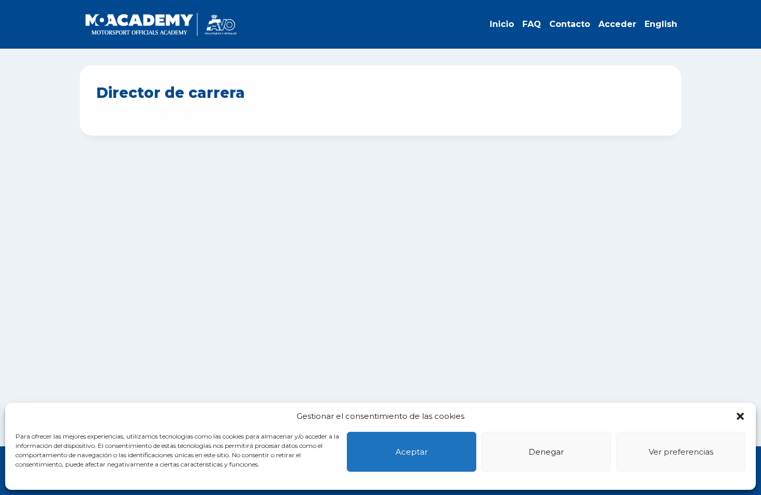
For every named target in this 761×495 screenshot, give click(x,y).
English (661, 24)
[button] (740, 416)
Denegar (546, 452)
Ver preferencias (681, 452)
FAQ (531, 24)
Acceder (617, 24)
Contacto (569, 24)
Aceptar (412, 452)
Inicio (502, 24)
